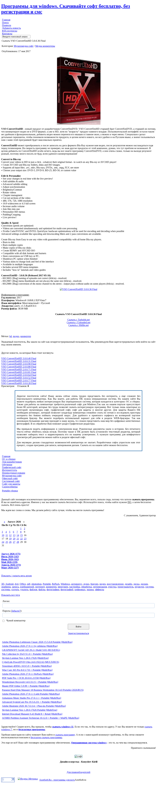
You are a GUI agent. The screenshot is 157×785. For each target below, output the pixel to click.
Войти (78, 627)
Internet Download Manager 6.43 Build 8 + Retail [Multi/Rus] (32, 714)
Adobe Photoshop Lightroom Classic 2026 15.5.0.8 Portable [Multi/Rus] (37, 642)
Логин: (6, 601)
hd (10, 336)
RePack (55, 584)
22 (21, 538)
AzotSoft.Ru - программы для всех (57, 780)
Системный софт (11, 481)
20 (14, 538)
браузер (94, 584)
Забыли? (15, 611)
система (149, 586)
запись (15, 586)
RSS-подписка (9, 31)
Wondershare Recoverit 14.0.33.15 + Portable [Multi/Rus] (30, 682)
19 (10, 538)
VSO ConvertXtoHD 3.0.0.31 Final (18, 361)
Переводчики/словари (13, 473)
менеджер (63, 586)
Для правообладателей (78, 772)
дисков (144, 584)
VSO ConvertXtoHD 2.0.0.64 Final (18, 375)
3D (2, 584)
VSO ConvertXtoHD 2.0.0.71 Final (18, 369)
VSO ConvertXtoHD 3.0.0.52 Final (18, 377)
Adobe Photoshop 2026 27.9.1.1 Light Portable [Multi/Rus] (31, 694)
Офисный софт (10, 478)
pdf (28, 584)
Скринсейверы (10, 486)
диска (136, 584)
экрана (90, 589)
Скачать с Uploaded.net (78, 322)
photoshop (36, 584)
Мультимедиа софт (23, 46)
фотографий (67, 589)
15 (21, 535)
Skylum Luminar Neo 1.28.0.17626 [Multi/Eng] (25, 658)
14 (18, 535)
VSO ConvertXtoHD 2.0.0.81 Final (18, 372)
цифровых (80, 589)
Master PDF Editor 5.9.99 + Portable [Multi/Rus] (26, 686)
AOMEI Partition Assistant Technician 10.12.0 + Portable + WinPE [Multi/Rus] (40, 718)
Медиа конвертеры (45, 46)
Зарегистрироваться (78, 633)
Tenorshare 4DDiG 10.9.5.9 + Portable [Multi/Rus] (27, 666)
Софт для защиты (11, 484)
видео (16, 336)
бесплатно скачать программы (46, 737)
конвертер (25, 336)
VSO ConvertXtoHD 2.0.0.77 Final (18, 380)
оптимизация (100, 586)
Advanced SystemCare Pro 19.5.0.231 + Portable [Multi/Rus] (32, 702)
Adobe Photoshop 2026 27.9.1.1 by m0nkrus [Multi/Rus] (29, 646)
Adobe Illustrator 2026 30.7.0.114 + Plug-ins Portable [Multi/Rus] (34, 706)
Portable (47, 584)
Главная (6, 19)
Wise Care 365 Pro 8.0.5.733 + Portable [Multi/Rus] (27, 670)
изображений (27, 586)
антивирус (76, 584)
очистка (112, 586)
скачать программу (65, 734)
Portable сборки (10, 490)
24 (3, 542)
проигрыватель (126, 586)
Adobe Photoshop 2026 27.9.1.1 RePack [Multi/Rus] (28, 674)
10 (3, 535)
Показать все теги (10, 595)
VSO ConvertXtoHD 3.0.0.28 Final (18, 383)
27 (14, 542)
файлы (41, 589)
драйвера (6, 586)
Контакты (7, 33)
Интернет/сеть (9, 470)
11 (7, 535)
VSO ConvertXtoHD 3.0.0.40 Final (18, 358)
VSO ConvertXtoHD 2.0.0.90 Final (18, 364)
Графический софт (11, 467)
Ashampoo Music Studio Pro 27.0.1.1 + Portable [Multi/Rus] (31, 698)
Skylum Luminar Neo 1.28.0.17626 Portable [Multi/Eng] (29, 710)
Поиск (5, 22)
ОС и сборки (8, 459)
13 (14, 535)
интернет (40, 586)
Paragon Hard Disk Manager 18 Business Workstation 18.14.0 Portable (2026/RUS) (43, 690)
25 (7, 542)
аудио (86, 584)
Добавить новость (11, 28)
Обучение (7, 464)
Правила (6, 25)
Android (9, 584)
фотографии (53, 589)
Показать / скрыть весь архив (16, 575)
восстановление (115, 584)
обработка (86, 586)
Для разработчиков (12, 461)
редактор (139, 586)
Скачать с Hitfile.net (78, 325)
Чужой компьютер (15, 620)
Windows (65, 584)
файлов (33, 589)
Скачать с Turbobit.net (78, 319)
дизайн (128, 584)
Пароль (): (12, 611)
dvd (16, 584)
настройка (74, 586)
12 (10, 535)
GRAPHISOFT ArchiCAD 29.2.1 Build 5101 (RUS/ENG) (31, 650)
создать (15, 589)
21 (18, 538)
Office (23, 584)
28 (18, 542)
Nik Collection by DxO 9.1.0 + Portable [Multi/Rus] (27, 654)
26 (10, 542)
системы (5, 589)
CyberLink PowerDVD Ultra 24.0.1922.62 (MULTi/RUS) (30, 662)
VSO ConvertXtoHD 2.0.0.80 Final (18, 366)
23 (25, 538)
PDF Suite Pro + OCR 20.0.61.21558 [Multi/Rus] (26, 678)
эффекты (99, 589)
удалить (24, 589)
